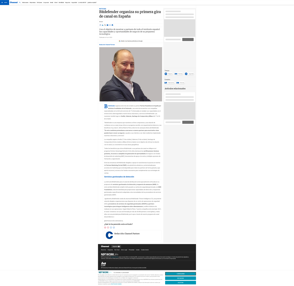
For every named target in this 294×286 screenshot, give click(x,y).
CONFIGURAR (181, 274)
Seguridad (74, 2)
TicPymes (39, 2)
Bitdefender (111, 106)
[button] (4, 2)
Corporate (46, 2)
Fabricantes (25, 2)
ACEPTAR (180, 283)
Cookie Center (145, 250)
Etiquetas (110, 250)
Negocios (67, 2)
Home (101, 21)
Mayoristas (33, 2)
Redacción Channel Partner (107, 44)
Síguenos (115, 246)
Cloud (55, 2)
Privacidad (131, 250)
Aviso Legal (124, 250)
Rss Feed (116, 250)
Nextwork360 (114, 257)
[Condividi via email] (107, 25)
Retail (51, 2)
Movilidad (61, 2)
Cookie (137, 250)
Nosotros (103, 250)
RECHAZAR (180, 278)
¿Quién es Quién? (91, 2)
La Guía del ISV (82, 2)
